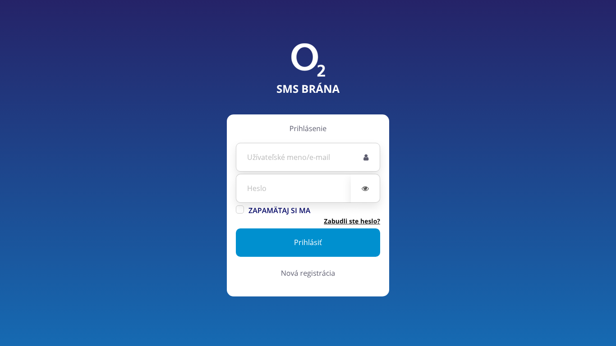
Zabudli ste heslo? (352, 221)
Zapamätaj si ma (279, 210)
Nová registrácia (308, 273)
